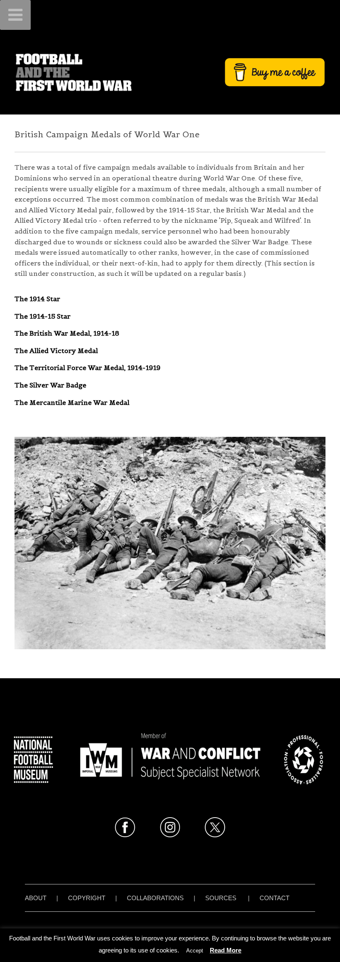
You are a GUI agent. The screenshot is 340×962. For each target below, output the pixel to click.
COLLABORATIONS (155, 897)
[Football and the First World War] (170, 72)
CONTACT (274, 897)
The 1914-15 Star (42, 316)
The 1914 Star (37, 299)
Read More (225, 950)
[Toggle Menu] (15, 15)
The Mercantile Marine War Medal (72, 402)
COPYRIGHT (86, 897)
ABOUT (35, 897)
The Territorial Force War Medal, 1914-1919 (87, 367)
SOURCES (220, 897)
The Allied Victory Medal (56, 350)
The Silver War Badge (50, 385)
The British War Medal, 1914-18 (67, 333)
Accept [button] (194, 950)
